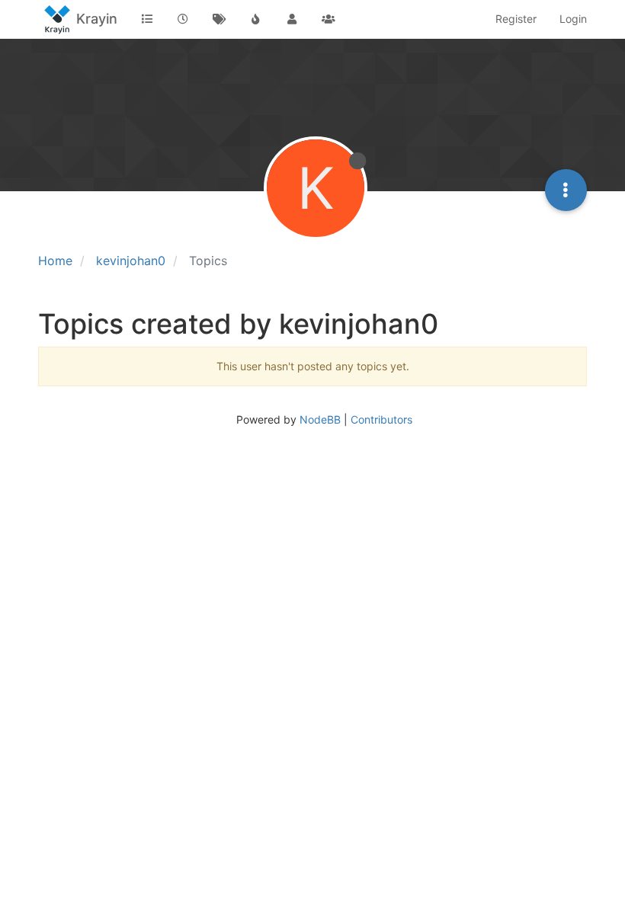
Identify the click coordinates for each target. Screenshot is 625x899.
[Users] (292, 19)
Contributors (381, 419)
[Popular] (256, 19)
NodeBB (320, 419)
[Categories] (147, 19)
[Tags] (219, 19)
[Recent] (183, 19)
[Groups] (328, 19)
